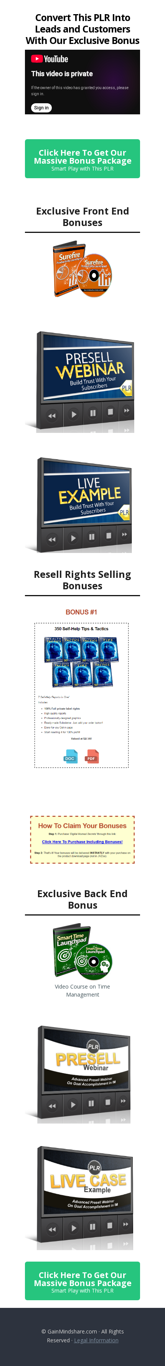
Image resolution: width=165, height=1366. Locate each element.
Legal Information (96, 1340)
